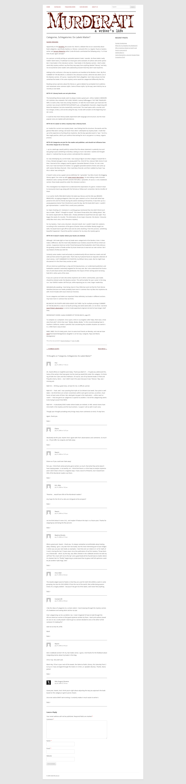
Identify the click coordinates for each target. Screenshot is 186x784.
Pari (56, 363)
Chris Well (58, 573)
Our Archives (84, 7)
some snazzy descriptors (76, 177)
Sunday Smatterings (121, 43)
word (48, 334)
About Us (95, 7)
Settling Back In (119, 52)
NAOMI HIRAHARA (52, 42)
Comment (50, 719)
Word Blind (102, 349)
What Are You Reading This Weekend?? (126, 45)
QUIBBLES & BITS (52, 349)
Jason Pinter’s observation (54, 308)
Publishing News (70, 7)
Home (48, 7)
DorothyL (62, 47)
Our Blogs (57, 7)
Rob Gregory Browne (62, 681)
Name (49, 741)
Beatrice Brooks (60, 535)
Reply (48, 421)
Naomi (57, 452)
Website (49, 756)
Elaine (57, 428)
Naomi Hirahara (65, 341)
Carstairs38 (58, 599)
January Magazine (59, 51)
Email (48, 748)
